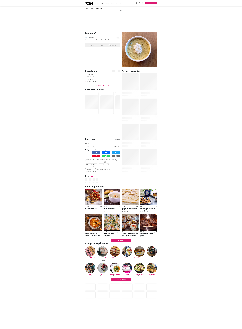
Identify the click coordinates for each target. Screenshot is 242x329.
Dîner (90, 274)
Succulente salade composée (109, 234)
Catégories (97, 3)
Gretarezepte (125, 211)
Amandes (102, 164)
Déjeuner (152, 257)
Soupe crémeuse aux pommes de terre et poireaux (110, 209)
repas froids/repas (91, 162)
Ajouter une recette (151, 3)
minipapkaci (91, 37)
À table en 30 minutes (112, 166)
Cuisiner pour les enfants (102, 258)
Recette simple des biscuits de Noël (130, 209)
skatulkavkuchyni (144, 211)
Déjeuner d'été (100, 166)
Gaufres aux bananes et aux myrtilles (147, 209)
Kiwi (108, 164)
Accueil (86, 8)
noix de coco (110, 162)
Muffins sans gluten (91, 208)
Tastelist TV (118, 3)
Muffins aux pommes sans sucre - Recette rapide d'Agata (130, 234)
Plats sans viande (139, 274)
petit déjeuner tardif (102, 159)
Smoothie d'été (90, 166)
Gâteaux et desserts (90, 257)
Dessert (102, 274)
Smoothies (92, 8)
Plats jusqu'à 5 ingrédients (103, 169)
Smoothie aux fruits (91, 164)
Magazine (112, 3)
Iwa (104, 211)
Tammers (87, 236)
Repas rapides (89, 169)
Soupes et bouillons (115, 274)
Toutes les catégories (121, 279)
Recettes (107, 3)
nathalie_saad (107, 236)
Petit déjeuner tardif (139, 257)
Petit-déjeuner (90, 159)
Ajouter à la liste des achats (103, 85)
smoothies (113, 159)
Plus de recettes (121, 240)
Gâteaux (127, 274)
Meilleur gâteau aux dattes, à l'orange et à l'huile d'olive (91, 234)
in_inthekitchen (88, 210)
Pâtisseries (115, 257)
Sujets (102, 3)
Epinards (101, 162)
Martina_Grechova (126, 236)
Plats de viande (151, 274)
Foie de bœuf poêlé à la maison (147, 234)
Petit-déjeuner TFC (91, 171)
